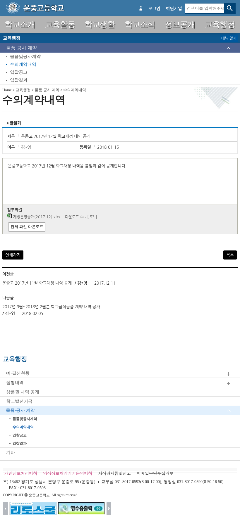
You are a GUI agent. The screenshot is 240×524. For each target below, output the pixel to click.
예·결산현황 (18, 373)
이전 (5, 508)
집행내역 (15, 382)
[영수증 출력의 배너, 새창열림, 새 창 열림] (81, 508)
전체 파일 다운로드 (27, 226)
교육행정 (23, 90)
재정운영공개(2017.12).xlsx (36, 217)
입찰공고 (19, 72)
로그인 (154, 8)
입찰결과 (19, 80)
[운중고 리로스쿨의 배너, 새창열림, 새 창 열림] (33, 508)
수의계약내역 (23, 64)
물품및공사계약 (25, 56)
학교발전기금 (19, 401)
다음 (109, 508)
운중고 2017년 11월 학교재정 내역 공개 (37, 283)
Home (7, 90)
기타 (10, 452)
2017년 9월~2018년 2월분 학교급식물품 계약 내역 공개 (51, 306)
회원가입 (174, 8)
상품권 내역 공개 (22, 392)
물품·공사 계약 (21, 47)
